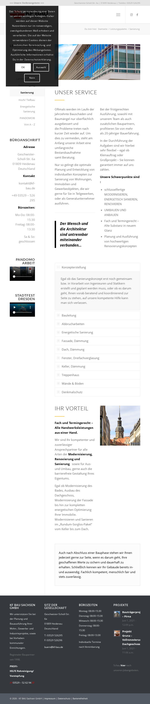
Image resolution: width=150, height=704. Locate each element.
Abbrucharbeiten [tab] (73, 324)
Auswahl (41, 67)
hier (123, 665)
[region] (97, 290)
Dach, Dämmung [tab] (73, 349)
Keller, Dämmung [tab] (73, 366)
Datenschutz (64, 698)
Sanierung (27, 92)
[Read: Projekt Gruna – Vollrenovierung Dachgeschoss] (117, 633)
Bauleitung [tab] (69, 315)
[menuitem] (27, 3)
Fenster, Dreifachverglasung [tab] (80, 358)
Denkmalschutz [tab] (72, 392)
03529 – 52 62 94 (22, 682)
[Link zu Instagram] (131, 15)
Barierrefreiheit (80, 698)
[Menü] (118, 14)
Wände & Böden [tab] (73, 383)
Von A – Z (29, 124)
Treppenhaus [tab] (70, 375)
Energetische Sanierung (27, 109)
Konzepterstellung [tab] (74, 267)
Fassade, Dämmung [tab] (75, 341)
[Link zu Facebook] (137, 15)
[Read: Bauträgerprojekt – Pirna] (117, 614)
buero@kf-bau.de (53, 647)
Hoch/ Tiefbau (27, 100)
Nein (32, 77)
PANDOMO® (27, 118)
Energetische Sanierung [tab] (77, 332)
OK (23, 67)
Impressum (49, 698)
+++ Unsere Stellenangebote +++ (27, 2)
